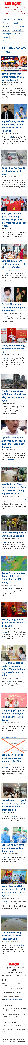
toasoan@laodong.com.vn (14, 1000)
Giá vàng (4, 632)
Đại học (9, 682)
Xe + (11, 37)
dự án (16, 409)
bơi (15, 232)
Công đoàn (6, 30)
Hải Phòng (4, 500)
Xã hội (13, 19)
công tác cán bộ (18, 730)
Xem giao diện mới (9, 41)
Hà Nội (3, 542)
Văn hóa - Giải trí (17, 30)
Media (20, 19)
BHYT (14, 816)
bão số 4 (23, 500)
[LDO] (14, 64)
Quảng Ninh (5, 358)
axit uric (15, 90)
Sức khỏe (17, 34)
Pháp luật (6, 26)
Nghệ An (4, 902)
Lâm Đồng (4, 273)
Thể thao (6, 23)
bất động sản (11, 460)
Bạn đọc (21, 26)
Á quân (10, 137)
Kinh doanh (14, 23)
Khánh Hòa (5, 857)
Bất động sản (7, 34)
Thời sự (13, 26)
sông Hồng (20, 945)
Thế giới (5, 37)
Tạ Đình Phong (6, 317)
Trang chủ (6, 19)
